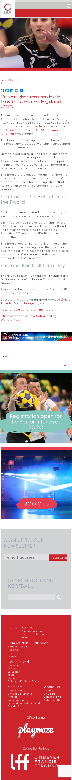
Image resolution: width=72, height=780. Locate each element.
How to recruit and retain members (27, 309)
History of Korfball (33, 633)
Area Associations (33, 630)
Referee (12, 677)
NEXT (66, 365)
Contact (49, 690)
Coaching (14, 665)
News (25, 637)
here (42, 126)
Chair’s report (16, 130)
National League (18, 646)
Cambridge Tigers (30, 303)
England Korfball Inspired (24, 702)
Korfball (28, 627)
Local (11, 652)
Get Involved (18, 662)
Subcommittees (54, 699)
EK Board (50, 693)
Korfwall (13, 668)
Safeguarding (52, 696)
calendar (40, 643)
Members (15, 687)
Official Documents (20, 693)
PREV (6, 357)
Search (12, 655)
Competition (18, 643)
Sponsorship (16, 699)
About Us (52, 687)
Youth (11, 674)
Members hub (16, 690)
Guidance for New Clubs (23, 681)
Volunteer (14, 671)
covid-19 (13, 706)
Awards (13, 696)
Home (12, 627)
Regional (13, 649)
